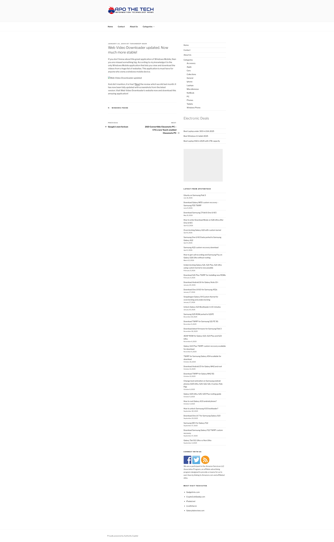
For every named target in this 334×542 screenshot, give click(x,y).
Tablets (190, 104)
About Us (134, 26)
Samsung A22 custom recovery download (201, 247)
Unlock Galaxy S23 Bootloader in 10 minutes (202, 307)
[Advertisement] (203, 165)
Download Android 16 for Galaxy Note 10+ (201, 282)
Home (110, 26)
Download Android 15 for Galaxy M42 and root (203, 366)
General (190, 78)
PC (188, 96)
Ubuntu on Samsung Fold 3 (195, 195)
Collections (191, 74)
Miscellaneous (193, 89)
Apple (189, 67)
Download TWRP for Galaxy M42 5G (199, 374)
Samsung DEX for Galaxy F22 (196, 423)
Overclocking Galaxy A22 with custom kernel (202, 230)
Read (137, 84)
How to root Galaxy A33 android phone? (200, 401)
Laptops (190, 85)
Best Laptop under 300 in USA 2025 (199, 131)
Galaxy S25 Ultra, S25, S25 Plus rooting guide (202, 394)
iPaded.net (190, 501)
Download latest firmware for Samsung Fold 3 (203, 329)
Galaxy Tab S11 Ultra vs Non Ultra (197, 440)
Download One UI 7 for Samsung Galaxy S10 (202, 416)
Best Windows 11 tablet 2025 (196, 136)
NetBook (190, 93)
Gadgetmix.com (193, 492)
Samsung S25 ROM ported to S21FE (199, 314)
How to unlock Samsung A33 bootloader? (201, 408)
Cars (189, 70)
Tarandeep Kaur (138, 44)
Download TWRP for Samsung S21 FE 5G (201, 321)
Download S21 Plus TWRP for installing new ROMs (205, 275)
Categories (147, 26)
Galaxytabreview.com (195, 510)
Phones (190, 100)
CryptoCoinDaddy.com (195, 497)
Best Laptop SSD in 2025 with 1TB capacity (202, 141)
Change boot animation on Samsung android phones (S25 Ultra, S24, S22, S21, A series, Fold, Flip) (203, 384)
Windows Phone (120, 108)
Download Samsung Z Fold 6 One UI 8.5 (200, 212)
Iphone (189, 81)
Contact (121, 26)
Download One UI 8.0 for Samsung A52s (200, 289)
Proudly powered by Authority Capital (122, 536)
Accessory (191, 63)
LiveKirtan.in (191, 506)
